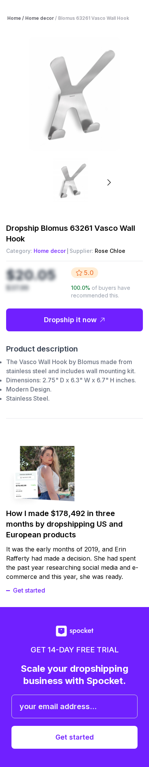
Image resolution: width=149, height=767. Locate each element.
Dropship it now (70, 320)
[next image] (109, 182)
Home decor (50, 251)
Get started (29, 590)
